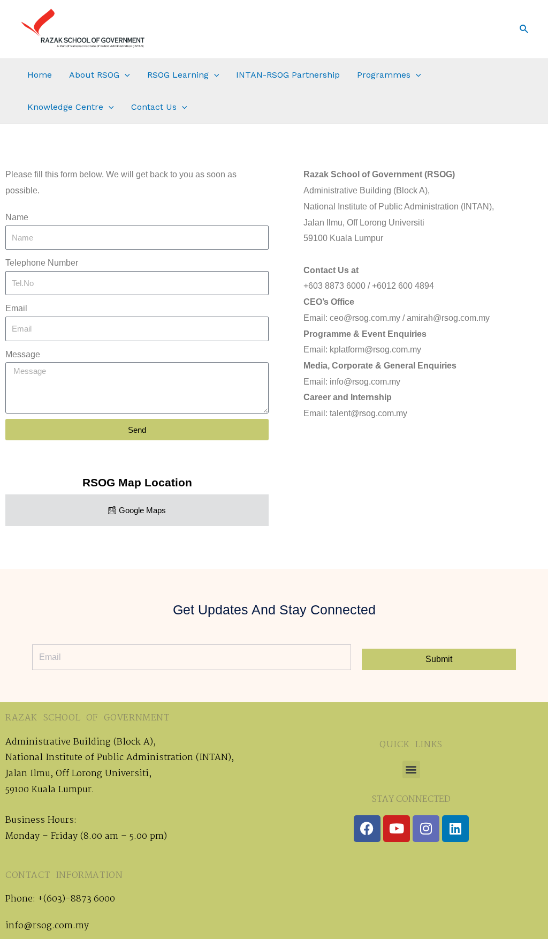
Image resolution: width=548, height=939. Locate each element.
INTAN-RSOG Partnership (288, 75)
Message (22, 354)
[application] (124, 75)
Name (16, 217)
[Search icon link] (524, 29)
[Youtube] (396, 828)
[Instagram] (426, 828)
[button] (411, 769)
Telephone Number (41, 262)
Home (39, 75)
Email (16, 308)
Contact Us (154, 107)
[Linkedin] (455, 828)
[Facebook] (367, 828)
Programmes (383, 75)
